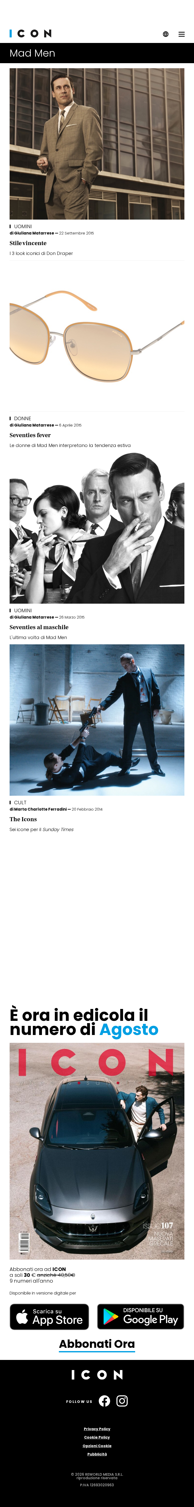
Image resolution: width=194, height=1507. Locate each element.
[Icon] (30, 36)
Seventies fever (30, 435)
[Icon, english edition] (166, 36)
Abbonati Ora (97, 1344)
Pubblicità (97, 1454)
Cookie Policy (97, 1437)
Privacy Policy (97, 1428)
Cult (20, 802)
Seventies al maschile (39, 627)
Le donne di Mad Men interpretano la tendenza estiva (70, 445)
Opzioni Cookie (97, 1445)
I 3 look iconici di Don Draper (41, 253)
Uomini (23, 226)
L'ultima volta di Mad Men (38, 637)
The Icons (23, 819)
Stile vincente (28, 243)
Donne (22, 418)
